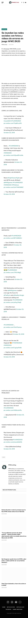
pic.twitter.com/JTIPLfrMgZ (12, 272)
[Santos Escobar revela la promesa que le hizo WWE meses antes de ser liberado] (14, 501)
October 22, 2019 (9, 132)
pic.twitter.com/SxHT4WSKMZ (13, 187)
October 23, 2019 (9, 194)
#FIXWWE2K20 (17, 343)
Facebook (8, 609)
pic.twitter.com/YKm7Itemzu (13, 327)
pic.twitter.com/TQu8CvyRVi (13, 123)
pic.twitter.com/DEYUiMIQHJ (13, 238)
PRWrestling (4, 44)
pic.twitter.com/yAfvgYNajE (12, 302)
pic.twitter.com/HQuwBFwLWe (13, 155)
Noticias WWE (11, 607)
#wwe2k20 (7, 121)
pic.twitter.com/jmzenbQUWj (13, 442)
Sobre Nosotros (17, 609)
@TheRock (7, 295)
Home (3, 607)
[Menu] (3, 2)
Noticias (4, 29)
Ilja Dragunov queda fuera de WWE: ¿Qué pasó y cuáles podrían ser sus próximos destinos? (14, 560)
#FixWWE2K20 (16, 121)
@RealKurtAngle (18, 295)
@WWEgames (8, 182)
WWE (3, 457)
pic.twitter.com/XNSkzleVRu (13, 410)
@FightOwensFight (13, 178)
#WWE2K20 (8, 153)
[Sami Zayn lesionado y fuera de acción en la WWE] (14, 574)
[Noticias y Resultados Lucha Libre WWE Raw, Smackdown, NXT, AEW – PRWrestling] (14, 2)
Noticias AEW (20, 607)
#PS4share (15, 185)
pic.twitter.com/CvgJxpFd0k (13, 347)
